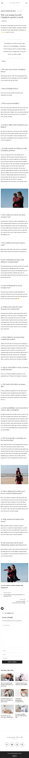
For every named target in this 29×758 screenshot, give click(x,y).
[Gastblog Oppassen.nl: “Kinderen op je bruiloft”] (21, 677)
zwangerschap (4, 587)
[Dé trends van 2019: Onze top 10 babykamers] (7, 709)
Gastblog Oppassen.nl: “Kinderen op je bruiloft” (21, 683)
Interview (13, 585)
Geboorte (8, 585)
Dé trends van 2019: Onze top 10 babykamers (7, 716)
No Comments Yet (9, 613)
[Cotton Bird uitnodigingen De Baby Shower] (21, 693)
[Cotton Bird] (14, 3)
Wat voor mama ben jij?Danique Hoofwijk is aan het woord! (7, 684)
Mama (21, 585)
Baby (4, 585)
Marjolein (4, 21)
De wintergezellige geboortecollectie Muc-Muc (21, 716)
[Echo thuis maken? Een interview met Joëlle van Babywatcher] (7, 693)
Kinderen (18, 585)
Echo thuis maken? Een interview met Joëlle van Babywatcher (7, 700)
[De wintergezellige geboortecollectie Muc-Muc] (21, 708)
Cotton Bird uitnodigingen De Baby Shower (19, 700)
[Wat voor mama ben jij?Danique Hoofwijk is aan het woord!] (7, 677)
